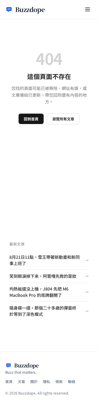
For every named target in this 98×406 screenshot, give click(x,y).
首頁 (9, 381)
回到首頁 (31, 118)
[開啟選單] (87, 9)
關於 (34, 381)
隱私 (46, 381)
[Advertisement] (49, 176)
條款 (59, 381)
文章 (21, 381)
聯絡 (71, 381)
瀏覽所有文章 (63, 118)
